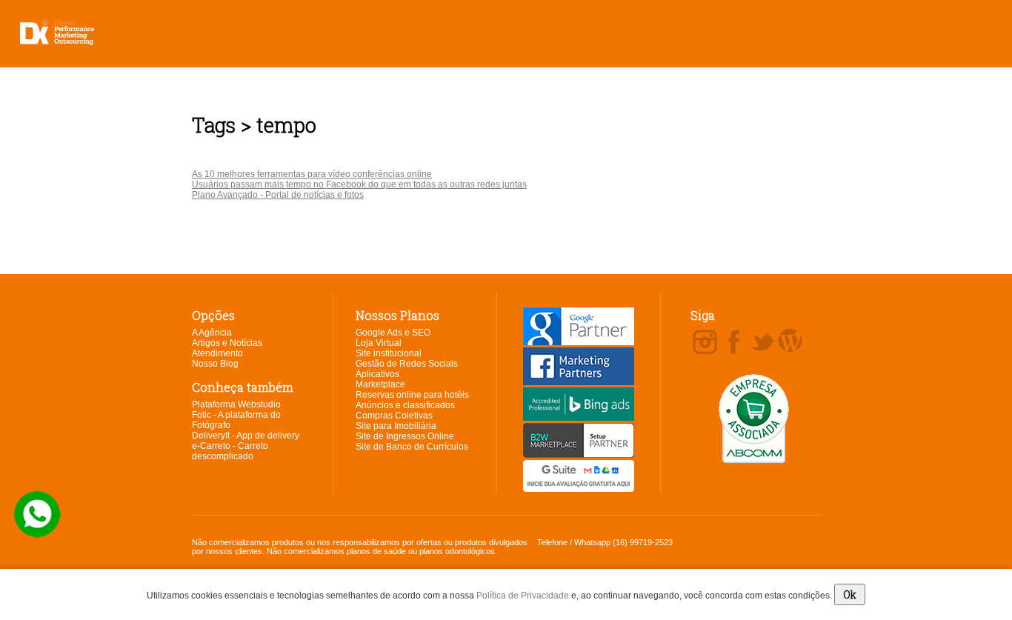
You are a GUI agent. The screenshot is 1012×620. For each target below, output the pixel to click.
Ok (849, 594)
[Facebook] (734, 343)
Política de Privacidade (522, 595)
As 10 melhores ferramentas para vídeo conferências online (312, 174)
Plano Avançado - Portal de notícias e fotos (278, 195)
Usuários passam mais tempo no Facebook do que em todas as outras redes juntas (359, 184)
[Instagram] (705, 343)
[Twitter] (763, 343)
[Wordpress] (790, 341)
